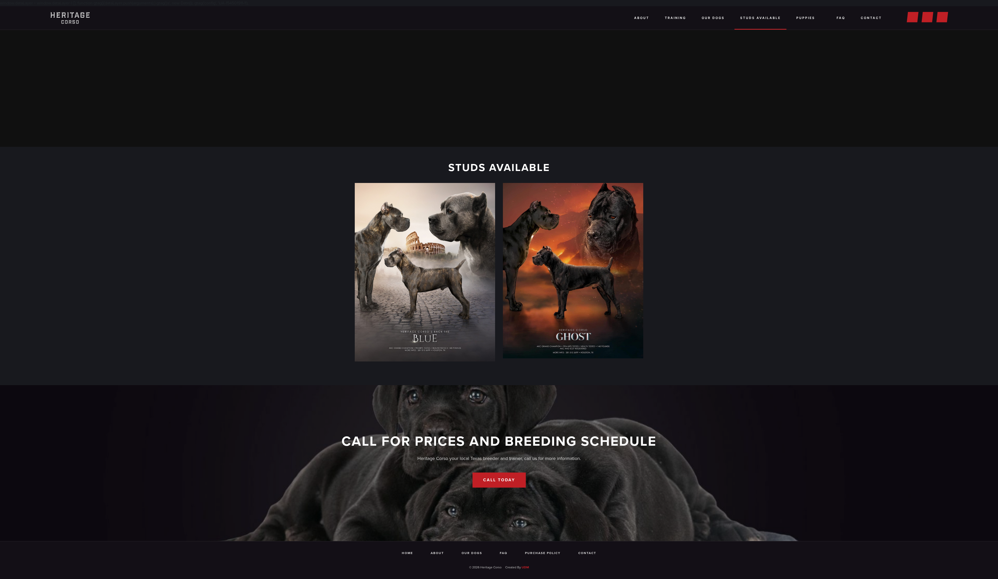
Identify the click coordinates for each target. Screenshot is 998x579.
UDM (525, 567)
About (641, 18)
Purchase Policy (543, 553)
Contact (871, 18)
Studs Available (760, 18)
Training (675, 18)
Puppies (805, 18)
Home (407, 553)
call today (499, 480)
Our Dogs (713, 18)
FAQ (841, 18)
